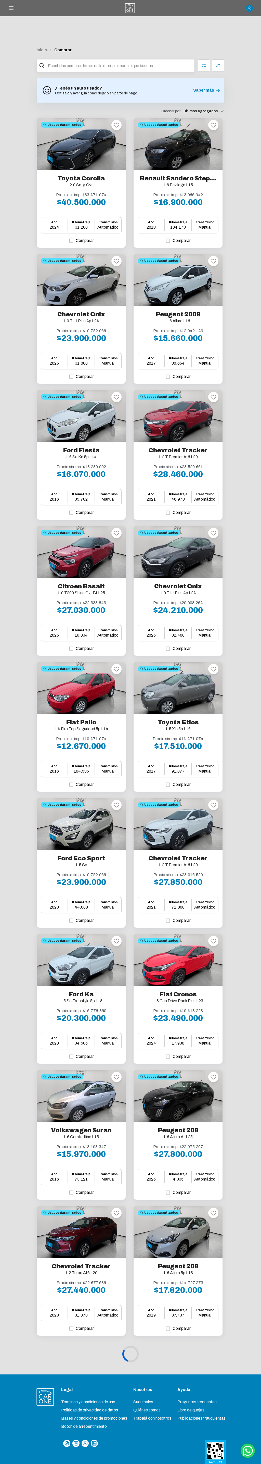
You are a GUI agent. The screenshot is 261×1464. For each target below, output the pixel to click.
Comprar (63, 50)
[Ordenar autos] (218, 65)
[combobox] (120, 65)
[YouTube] (85, 1443)
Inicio (42, 50)
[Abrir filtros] (204, 65)
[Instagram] (76, 1443)
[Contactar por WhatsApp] (248, 1451)
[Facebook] (66, 1443)
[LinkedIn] (94, 1443)
